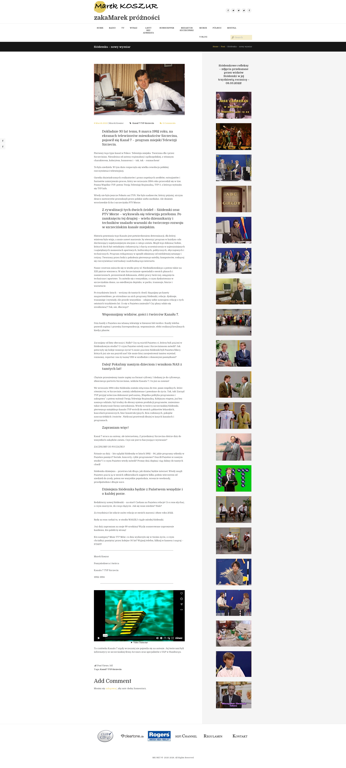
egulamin (213, 736)
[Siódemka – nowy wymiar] (139, 89)
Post (223, 46)
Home (215, 46)
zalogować (111, 688)
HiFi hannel (186, 736)
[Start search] (232, 37)
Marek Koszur (116, 123)
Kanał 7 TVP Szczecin (143, 123)
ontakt (240, 736)
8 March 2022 (101, 123)
